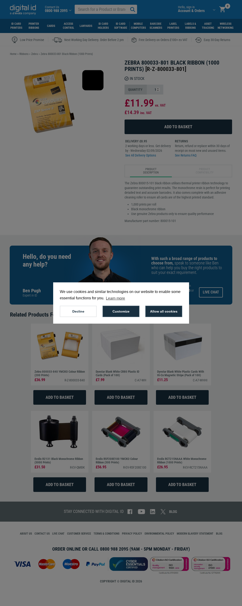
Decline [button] (78, 311)
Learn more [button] (115, 298)
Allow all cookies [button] (163, 311)
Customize (121, 311)
